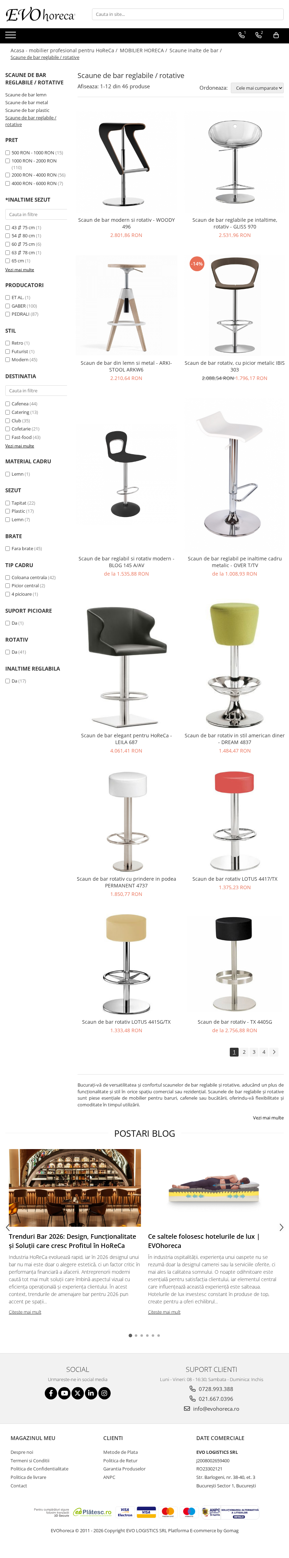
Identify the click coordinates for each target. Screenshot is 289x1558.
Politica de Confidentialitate (39, 1468)
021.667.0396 (215, 1398)
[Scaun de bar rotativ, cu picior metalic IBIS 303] (235, 305)
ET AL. (18, 297)
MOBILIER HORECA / (144, 50)
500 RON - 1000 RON (33, 152)
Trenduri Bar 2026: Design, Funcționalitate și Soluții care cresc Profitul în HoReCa (72, 1241)
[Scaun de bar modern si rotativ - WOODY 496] (126, 162)
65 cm (18, 260)
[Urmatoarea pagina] (273, 1052)
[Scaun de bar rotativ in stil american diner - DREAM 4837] (235, 661)
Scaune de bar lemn (26, 94)
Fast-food (22, 437)
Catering (20, 412)
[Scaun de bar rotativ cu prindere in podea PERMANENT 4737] (126, 821)
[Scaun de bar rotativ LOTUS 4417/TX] (235, 821)
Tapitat (19, 503)
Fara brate (22, 548)
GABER (19, 306)
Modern (20, 359)
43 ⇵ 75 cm (23, 227)
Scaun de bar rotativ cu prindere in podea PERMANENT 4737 (126, 882)
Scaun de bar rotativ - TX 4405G (235, 1021)
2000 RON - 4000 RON (34, 175)
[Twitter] (78, 1393)
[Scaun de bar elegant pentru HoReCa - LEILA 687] (126, 661)
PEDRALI (21, 314)
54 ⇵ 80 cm (23, 235)
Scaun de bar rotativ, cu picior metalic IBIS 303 (235, 366)
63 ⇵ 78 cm (23, 252)
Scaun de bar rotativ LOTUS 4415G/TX (126, 1021)
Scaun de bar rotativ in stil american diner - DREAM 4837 (235, 738)
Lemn (18, 474)
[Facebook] (51, 1393)
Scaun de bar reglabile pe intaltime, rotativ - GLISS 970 (234, 223)
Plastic (18, 511)
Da (14, 623)
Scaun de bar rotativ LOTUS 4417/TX (234, 878)
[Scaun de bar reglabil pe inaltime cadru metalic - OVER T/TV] (235, 475)
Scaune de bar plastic (27, 110)
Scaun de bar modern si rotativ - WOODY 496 (126, 223)
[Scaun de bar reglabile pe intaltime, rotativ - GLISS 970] (235, 162)
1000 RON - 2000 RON (34, 160)
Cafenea (20, 403)
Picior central (25, 585)
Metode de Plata (120, 1452)
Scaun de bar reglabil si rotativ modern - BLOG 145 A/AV (126, 562)
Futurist (20, 351)
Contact (19, 1485)
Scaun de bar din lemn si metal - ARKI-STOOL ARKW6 (126, 366)
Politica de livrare (28, 1477)
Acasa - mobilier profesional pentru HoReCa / (65, 50)
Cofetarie (21, 429)
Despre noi (22, 1452)
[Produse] (11, 37)
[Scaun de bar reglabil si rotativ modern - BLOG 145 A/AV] (126, 474)
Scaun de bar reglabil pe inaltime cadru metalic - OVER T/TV (235, 562)
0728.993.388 (215, 1388)
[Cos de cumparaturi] (276, 35)
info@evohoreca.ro (215, 1408)
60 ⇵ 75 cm (23, 244)
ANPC (109, 1477)
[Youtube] (64, 1393)
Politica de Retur (120, 1460)
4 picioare (22, 594)
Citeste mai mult (25, 1312)
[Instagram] (104, 1393)
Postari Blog (144, 1133)
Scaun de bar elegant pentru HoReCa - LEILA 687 (126, 738)
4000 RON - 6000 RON (34, 183)
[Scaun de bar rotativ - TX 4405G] (235, 964)
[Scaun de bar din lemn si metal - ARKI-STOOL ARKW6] (126, 305)
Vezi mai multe (268, 1117)
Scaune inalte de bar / (196, 50)
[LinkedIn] (91, 1393)
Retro (17, 343)
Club (16, 420)
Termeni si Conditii (30, 1460)
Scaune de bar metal (26, 102)
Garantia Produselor (124, 1468)
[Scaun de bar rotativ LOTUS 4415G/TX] (126, 964)
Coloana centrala (29, 577)
